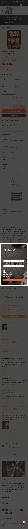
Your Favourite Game (8, 263)
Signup (14, 279)
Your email (6, 258)
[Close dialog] (27, 243)
